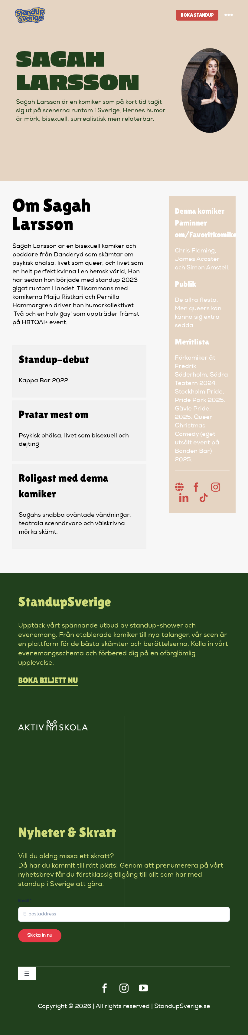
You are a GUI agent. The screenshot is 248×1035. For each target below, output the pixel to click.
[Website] (179, 487)
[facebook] (104, 988)
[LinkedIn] (183, 497)
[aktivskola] (53, 723)
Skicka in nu (39, 935)
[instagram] (124, 988)
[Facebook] (196, 487)
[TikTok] (203, 497)
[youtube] (143, 988)
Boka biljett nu (48, 680)
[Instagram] (215, 487)
